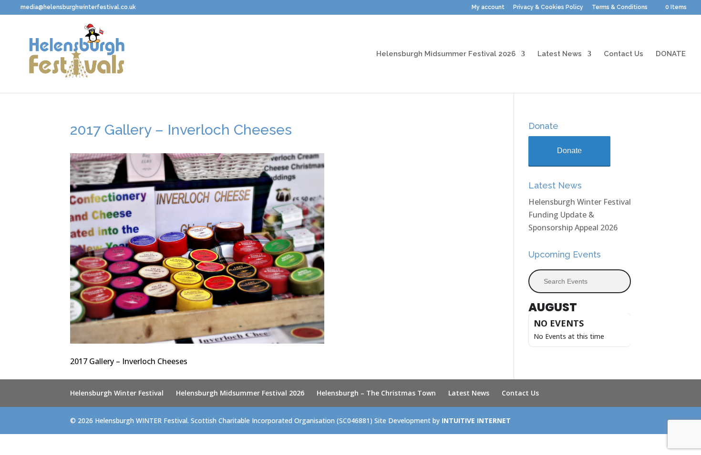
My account (488, 7)
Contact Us (623, 54)
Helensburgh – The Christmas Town (376, 392)
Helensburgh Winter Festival (117, 392)
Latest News (559, 54)
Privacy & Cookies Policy (548, 7)
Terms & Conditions (620, 7)
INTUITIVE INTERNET (476, 420)
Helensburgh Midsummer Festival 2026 (445, 54)
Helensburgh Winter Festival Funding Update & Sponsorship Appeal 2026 (579, 215)
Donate (569, 151)
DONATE (671, 54)
